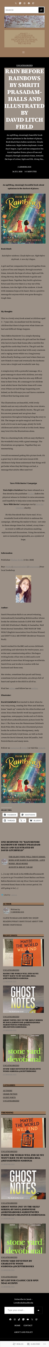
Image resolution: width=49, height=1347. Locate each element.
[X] (16, 3)
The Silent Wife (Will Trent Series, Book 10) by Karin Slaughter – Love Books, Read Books (27, 860)
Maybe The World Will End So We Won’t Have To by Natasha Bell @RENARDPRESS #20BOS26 (21, 975)
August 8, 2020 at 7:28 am (21, 867)
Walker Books (17, 559)
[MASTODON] (20, 3)
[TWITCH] (33, 3)
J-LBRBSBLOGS (24, 166)
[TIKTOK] (19, 1319)
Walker (31, 493)
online (12, 688)
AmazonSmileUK (20, 566)
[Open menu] (23, 52)
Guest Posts (9, 1097)
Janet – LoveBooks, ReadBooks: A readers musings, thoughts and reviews (24, 38)
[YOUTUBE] (28, 1319)
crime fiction (10, 1094)
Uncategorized (24, 65)
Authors (7, 1090)
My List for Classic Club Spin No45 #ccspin (19, 1282)
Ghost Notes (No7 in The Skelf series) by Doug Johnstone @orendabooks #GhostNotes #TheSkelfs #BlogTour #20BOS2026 (23, 1023)
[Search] (41, 10)
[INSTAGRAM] (24, 3)
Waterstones (33, 566)
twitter (35, 688)
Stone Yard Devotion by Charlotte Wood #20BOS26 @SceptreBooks (22, 1070)
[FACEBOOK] (29, 3)
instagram (15, 747)
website (41, 747)
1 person (13, 895)
